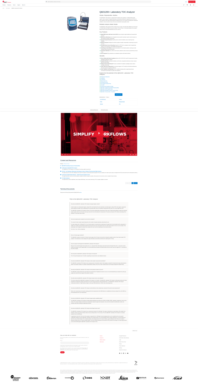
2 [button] (132, 183)
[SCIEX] (177, 378)
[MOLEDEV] (141, 378)
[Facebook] (119, 353)
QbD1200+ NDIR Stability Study (107, 89)
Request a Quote (191, 1)
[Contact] (183, 5)
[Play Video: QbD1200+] (99, 133)
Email (61, 340)
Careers (101, 335)
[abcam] (33, 378)
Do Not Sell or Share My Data (124, 337)
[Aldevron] (51, 378)
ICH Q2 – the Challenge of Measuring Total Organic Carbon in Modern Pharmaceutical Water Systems (81, 171)
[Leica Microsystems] (123, 378)
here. (81, 192)
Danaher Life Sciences (123, 349)
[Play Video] (62, 155)
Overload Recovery (104, 82)
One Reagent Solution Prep (106, 83)
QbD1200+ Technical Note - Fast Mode (108, 91)
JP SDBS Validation (66, 178)
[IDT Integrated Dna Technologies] (105, 378)
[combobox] (98, 2)
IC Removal (103, 79)
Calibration (103, 78)
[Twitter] (125, 353)
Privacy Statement (122, 345)
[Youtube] (127, 353)
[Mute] (130, 155)
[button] (46, 2)
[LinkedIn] (123, 353)
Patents (120, 343)
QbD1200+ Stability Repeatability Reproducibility (110, 87)
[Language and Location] (193, 5)
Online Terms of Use (122, 341)
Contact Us (101, 337)
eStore (186, 1)
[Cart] (187, 5)
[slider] (97, 155)
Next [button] (135, 183)
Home (3, 8)
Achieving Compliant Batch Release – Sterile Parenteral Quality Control (76, 174)
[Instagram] (121, 353)
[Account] (190, 5)
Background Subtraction (105, 76)
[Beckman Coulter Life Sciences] (7, 2)
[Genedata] (69, 378)
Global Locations (102, 339)
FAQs (101, 101)
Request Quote (122, 101)
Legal (120, 339)
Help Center (102, 341)
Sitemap (120, 347)
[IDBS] (87, 378)
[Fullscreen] (135, 155)
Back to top (135, 330)
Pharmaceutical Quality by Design (107, 86)
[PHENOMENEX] (159, 378)
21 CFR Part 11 (103, 99)
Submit (62, 352)
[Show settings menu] (133, 155)
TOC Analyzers (8, 8)
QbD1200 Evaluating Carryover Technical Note (109, 90)
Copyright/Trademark (122, 335)
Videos (120, 99)
